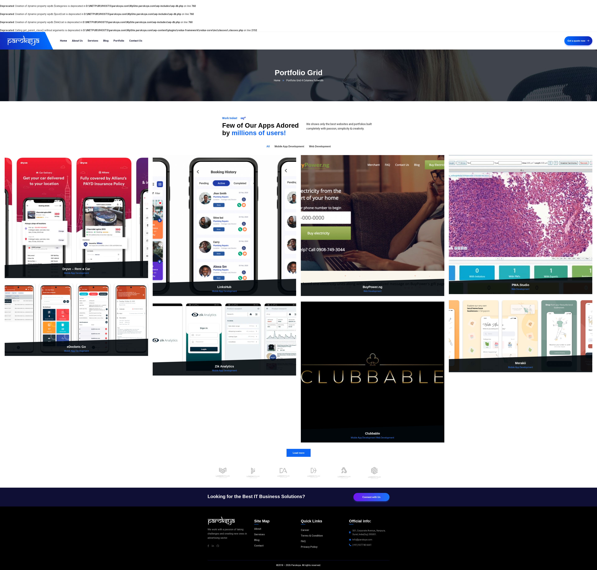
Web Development (372, 291)
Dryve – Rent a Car (76, 269)
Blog (256, 540)
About (257, 528)
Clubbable (372, 433)
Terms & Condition (312, 535)
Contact (259, 545)
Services (259, 534)
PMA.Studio (520, 285)
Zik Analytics (224, 366)
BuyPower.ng (372, 287)
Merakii (520, 363)
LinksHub (224, 287)
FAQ (303, 541)
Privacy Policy (309, 546)
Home (277, 80)
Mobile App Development (76, 273)
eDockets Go (76, 346)
